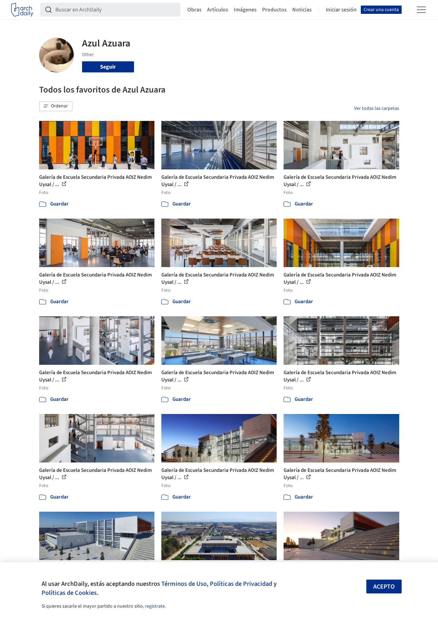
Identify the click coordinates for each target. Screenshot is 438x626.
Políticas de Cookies (69, 592)
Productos (274, 10)
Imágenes (245, 10)
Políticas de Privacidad (241, 583)
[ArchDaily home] (22, 10)
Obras (194, 10)
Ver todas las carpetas (376, 108)
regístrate (155, 606)
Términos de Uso (184, 583)
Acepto (384, 586)
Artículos (217, 10)
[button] (55, 106)
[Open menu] (421, 9)
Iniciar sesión (341, 10)
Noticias (302, 10)
